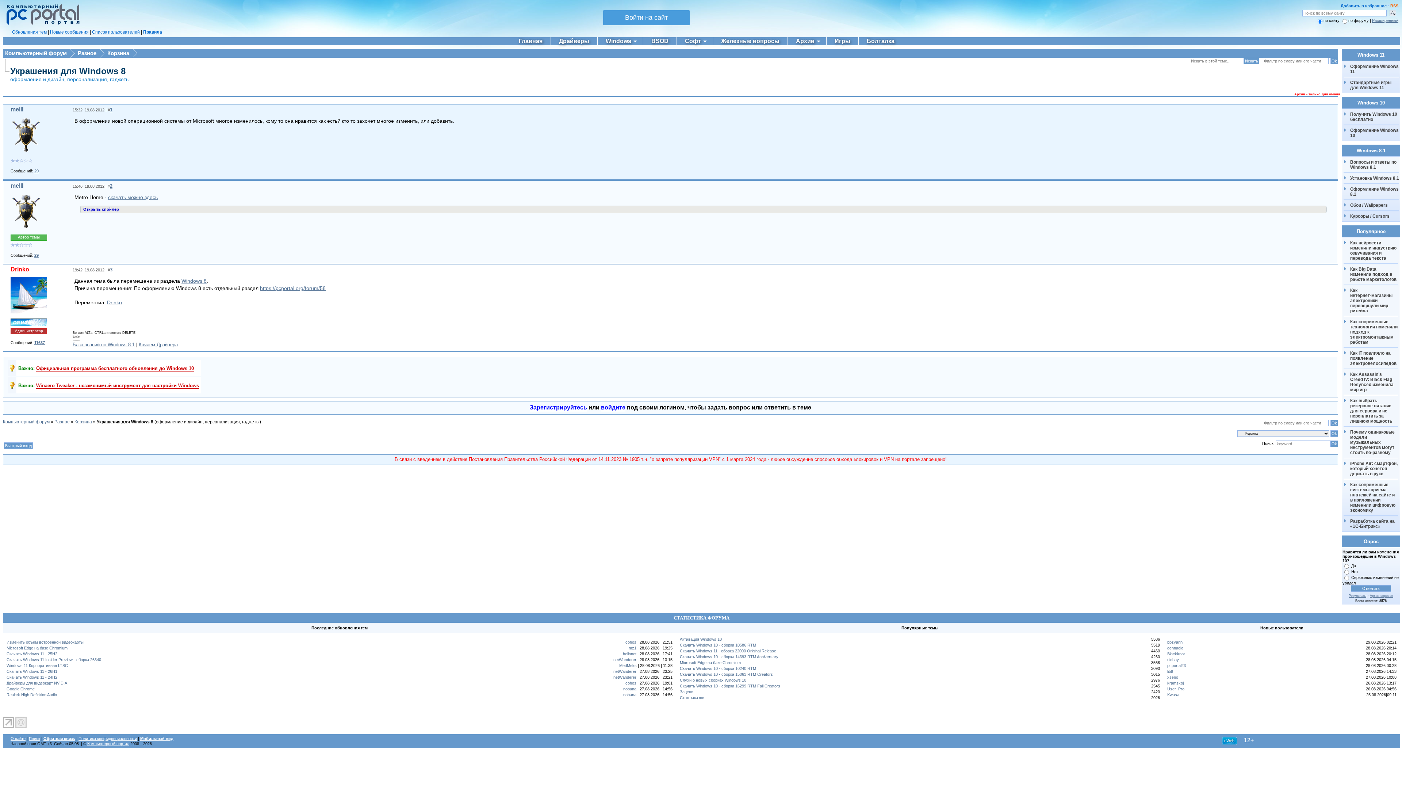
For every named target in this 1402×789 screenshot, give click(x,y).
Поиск (34, 738)
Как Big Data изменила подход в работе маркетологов (1373, 274)
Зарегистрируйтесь (558, 407)
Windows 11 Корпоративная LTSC (37, 665)
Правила (152, 32)
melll (17, 109)
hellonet (629, 654)
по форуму (1359, 20)
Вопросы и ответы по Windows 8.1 (1373, 165)
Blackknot (1176, 654)
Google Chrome (21, 689)
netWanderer (624, 660)
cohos (630, 642)
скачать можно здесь (133, 197)
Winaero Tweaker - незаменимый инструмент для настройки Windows (117, 385)
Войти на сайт (646, 17)
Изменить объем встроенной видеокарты (45, 642)
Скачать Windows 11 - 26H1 (32, 671)
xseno (1172, 677)
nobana (629, 689)
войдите (613, 407)
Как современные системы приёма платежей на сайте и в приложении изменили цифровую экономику (1373, 497)
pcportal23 (1176, 665)
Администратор (29, 331)
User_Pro (1175, 689)
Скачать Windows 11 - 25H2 (32, 654)
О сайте (18, 738)
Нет (1354, 571)
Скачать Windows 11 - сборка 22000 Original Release (728, 651)
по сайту (1332, 20)
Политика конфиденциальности (107, 738)
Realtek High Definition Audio (32, 695)
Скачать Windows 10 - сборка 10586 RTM (718, 645)
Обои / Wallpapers (1369, 205)
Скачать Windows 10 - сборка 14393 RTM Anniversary (729, 657)
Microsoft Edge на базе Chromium (37, 648)
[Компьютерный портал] (41, 24)
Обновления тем (29, 32)
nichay (1173, 660)
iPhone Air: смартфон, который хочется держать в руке (1374, 468)
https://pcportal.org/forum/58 (293, 288)
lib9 (1170, 671)
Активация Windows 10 (701, 639)
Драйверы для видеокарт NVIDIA (37, 683)
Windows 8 (194, 281)
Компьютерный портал (108, 744)
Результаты (1357, 596)
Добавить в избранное (1364, 6)
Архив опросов (1381, 596)
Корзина (118, 53)
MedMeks (628, 665)
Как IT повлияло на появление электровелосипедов (1373, 358)
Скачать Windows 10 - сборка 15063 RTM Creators (726, 674)
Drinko (20, 269)
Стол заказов (692, 697)
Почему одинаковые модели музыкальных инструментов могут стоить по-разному (1373, 442)
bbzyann (1175, 642)
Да (1353, 566)
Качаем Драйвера (158, 344)
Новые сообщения (69, 32)
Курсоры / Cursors (1370, 216)
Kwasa (1173, 695)
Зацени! (687, 692)
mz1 (632, 648)
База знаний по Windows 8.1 (104, 344)
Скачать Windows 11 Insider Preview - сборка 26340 (54, 660)
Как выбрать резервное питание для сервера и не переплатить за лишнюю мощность (1371, 411)
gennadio (1175, 648)
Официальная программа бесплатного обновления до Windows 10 (115, 368)
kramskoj (1175, 683)
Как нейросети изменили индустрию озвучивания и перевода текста (1374, 250)
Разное (87, 53)
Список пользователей (116, 32)
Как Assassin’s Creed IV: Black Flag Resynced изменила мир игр (1372, 382)
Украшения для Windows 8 (68, 71)
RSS (1394, 6)
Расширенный (1385, 20)
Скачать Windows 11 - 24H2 (32, 677)
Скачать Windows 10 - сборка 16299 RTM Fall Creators (730, 686)
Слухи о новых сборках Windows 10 (713, 680)
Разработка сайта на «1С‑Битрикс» (1373, 524)
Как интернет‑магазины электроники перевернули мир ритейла (1372, 300)
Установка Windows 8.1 (1374, 178)
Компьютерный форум (36, 53)
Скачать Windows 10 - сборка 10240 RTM (718, 668)
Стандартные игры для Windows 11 (1370, 85)
